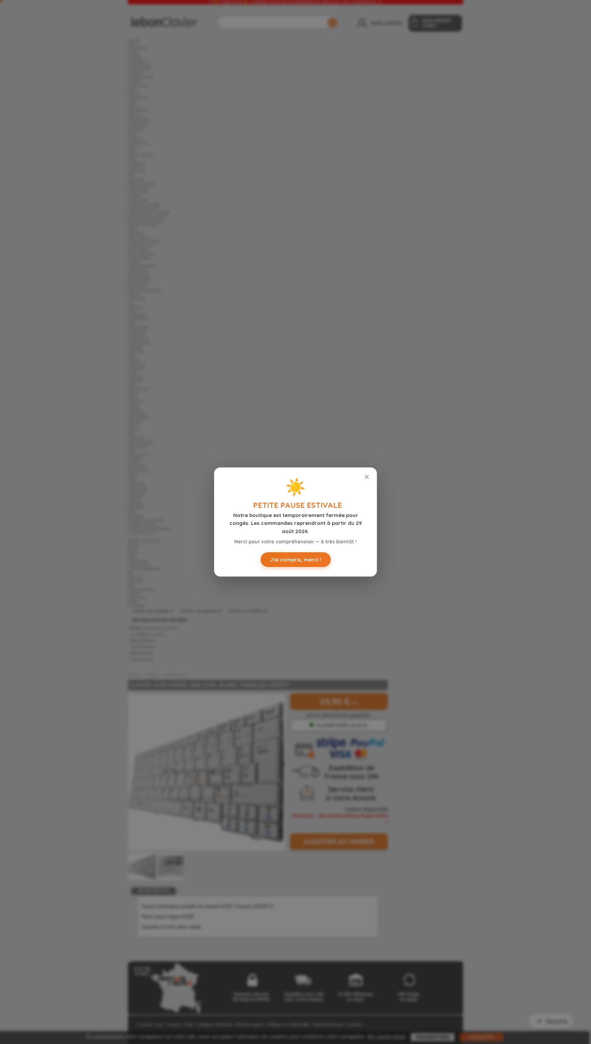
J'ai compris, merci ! (295, 559)
